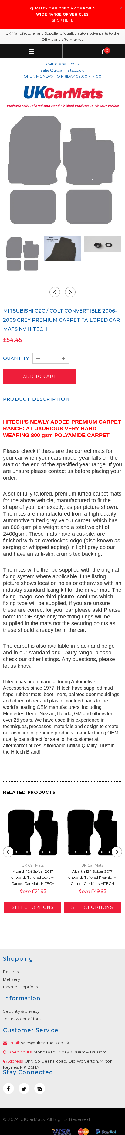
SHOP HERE (62, 20)
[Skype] (39, 1088)
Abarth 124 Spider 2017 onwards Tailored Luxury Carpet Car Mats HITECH (33, 877)
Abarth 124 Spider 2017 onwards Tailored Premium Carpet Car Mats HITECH (92, 877)
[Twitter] (24, 1088)
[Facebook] (8, 1088)
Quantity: (16, 358)
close (120, 8)
